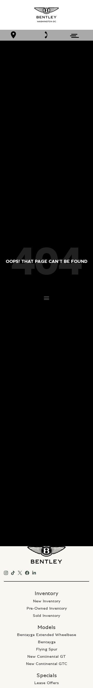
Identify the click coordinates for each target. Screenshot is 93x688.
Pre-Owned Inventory (46, 608)
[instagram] (6, 572)
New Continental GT (46, 656)
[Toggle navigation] (73, 35)
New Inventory (46, 601)
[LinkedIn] (34, 572)
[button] (46, 297)
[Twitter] (20, 572)
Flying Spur (46, 649)
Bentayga (47, 642)
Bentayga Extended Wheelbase (46, 635)
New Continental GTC (46, 664)
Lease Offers (46, 683)
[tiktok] (13, 572)
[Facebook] (27, 572)
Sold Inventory (46, 615)
